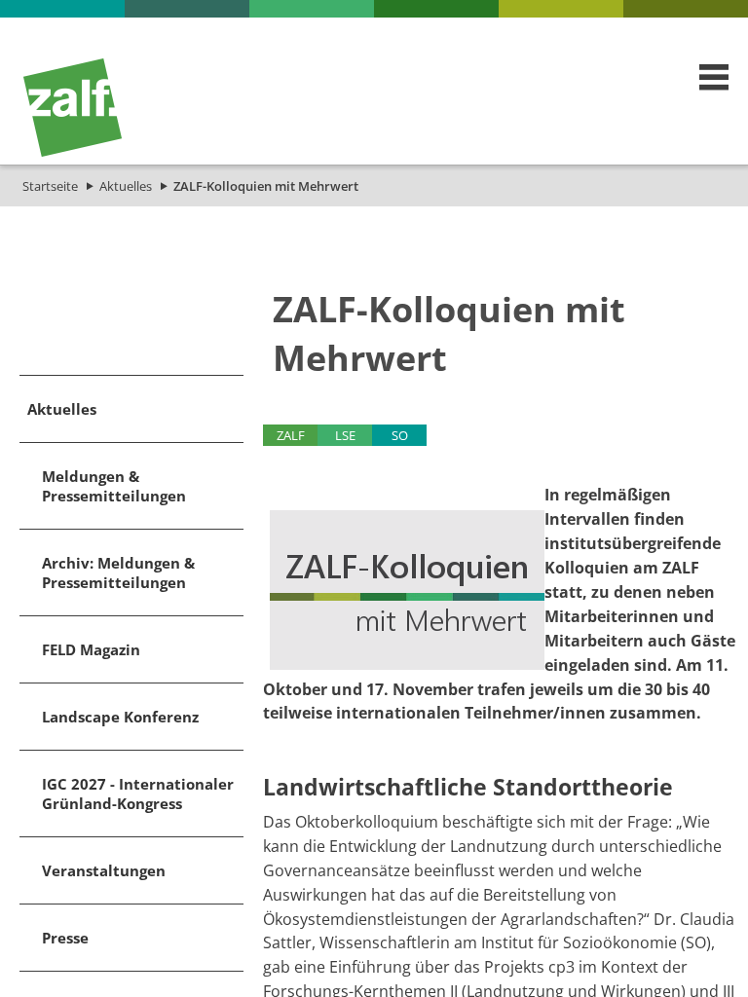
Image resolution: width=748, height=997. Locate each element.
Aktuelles (125, 186)
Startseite (50, 186)
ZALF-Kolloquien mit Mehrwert (265, 186)
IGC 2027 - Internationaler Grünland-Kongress (138, 793)
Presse (65, 937)
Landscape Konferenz (120, 716)
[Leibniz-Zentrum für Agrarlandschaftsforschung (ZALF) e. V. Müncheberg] (72, 152)
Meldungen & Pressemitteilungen (114, 485)
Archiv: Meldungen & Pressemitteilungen (118, 572)
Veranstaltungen (104, 870)
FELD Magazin (91, 649)
